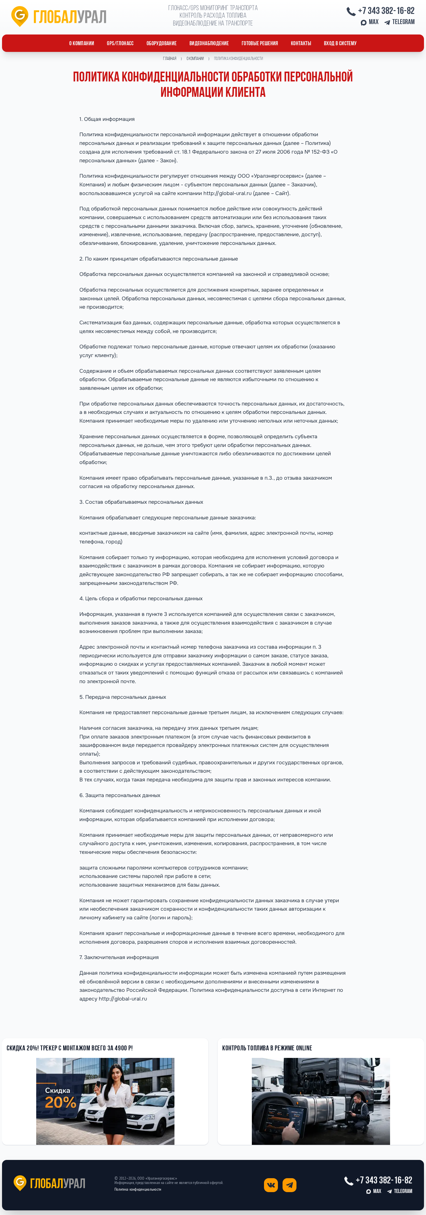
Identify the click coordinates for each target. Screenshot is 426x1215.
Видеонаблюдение (209, 44)
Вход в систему (340, 44)
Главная (169, 59)
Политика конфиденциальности (137, 1189)
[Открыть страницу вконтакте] (271, 1185)
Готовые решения (260, 44)
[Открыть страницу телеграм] (289, 1185)
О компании (81, 44)
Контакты (301, 44)
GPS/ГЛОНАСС (120, 44)
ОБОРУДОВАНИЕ (162, 44)
